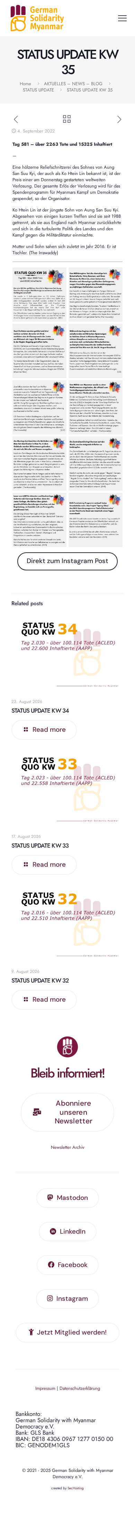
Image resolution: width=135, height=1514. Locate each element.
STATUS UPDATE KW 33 (40, 845)
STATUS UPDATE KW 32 (40, 980)
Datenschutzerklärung (80, 1388)
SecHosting (76, 1488)
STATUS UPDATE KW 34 (40, 710)
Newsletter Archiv (67, 1147)
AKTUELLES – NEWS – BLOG (73, 83)
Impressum (45, 1388)
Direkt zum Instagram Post (67, 560)
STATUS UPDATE (38, 90)
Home (25, 83)
